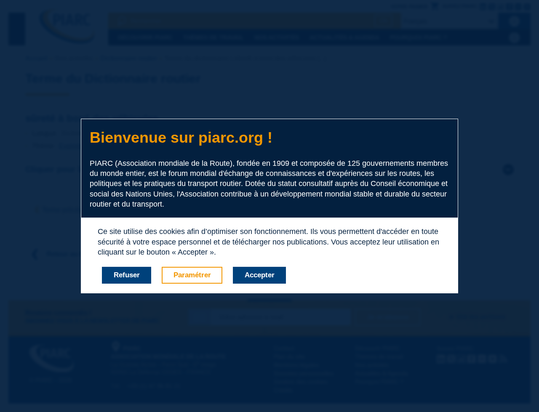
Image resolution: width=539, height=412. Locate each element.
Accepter (260, 275)
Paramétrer (192, 275)
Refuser (127, 275)
